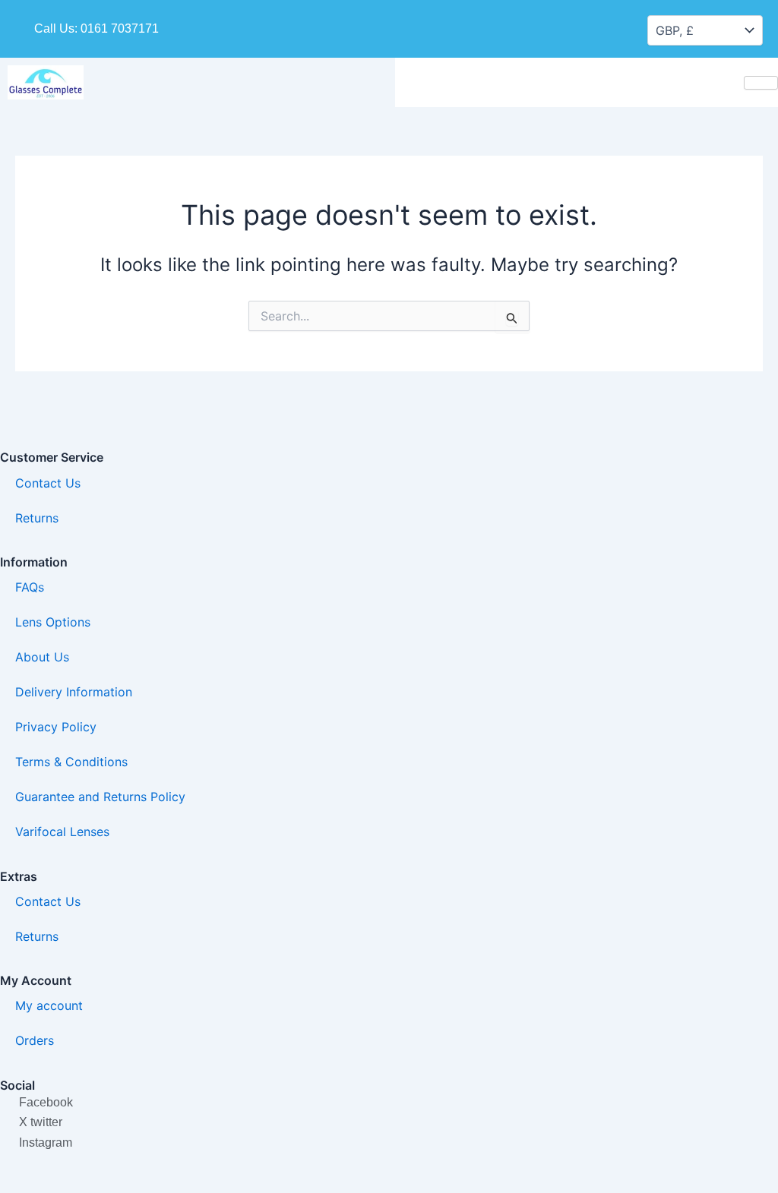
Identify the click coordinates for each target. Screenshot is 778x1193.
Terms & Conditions (71, 761)
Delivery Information (73, 691)
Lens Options (52, 622)
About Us (42, 656)
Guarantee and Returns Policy (100, 796)
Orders (34, 1040)
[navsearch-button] (528, 26)
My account (49, 1005)
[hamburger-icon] (761, 83)
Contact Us (48, 483)
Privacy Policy (55, 726)
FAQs (29, 587)
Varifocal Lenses (62, 831)
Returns (37, 517)
